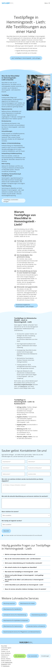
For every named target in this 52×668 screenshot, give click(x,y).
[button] (26, 554)
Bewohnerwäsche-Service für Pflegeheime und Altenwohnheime (21, 632)
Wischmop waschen (9, 603)
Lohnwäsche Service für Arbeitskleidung (14, 615)
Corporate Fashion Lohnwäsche (36, 626)
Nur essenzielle (32, 656)
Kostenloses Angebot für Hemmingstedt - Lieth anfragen (25, 305)
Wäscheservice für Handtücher (12, 609)
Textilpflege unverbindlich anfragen (10, 200)
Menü (46, 3)
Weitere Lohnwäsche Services (20, 598)
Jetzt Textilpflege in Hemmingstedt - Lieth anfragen (26, 58)
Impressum (6, 666)
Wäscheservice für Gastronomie (12, 626)
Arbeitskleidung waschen (38, 615)
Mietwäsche (23, 386)
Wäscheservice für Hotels (27, 603)
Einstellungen (45, 656)
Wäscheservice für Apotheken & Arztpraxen (15, 620)
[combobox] (26, 515)
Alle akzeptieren (19, 656)
